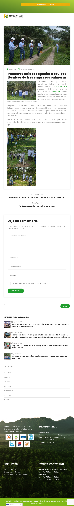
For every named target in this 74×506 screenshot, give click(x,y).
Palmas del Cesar (60, 86)
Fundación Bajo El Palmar (45, 5)
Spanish (12, 504)
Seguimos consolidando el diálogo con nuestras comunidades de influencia (39, 346)
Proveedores (8, 391)
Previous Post (38, 194)
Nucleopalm (31, 69)
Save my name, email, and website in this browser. (30, 283)
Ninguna (7, 377)
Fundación (7, 372)
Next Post (36, 203)
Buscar (65, 306)
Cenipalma (57, 91)
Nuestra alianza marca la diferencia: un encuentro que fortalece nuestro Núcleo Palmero (40, 325)
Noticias (23, 69)
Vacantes (7, 400)
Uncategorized (9, 395)
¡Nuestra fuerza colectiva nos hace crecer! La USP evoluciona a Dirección (39, 357)
